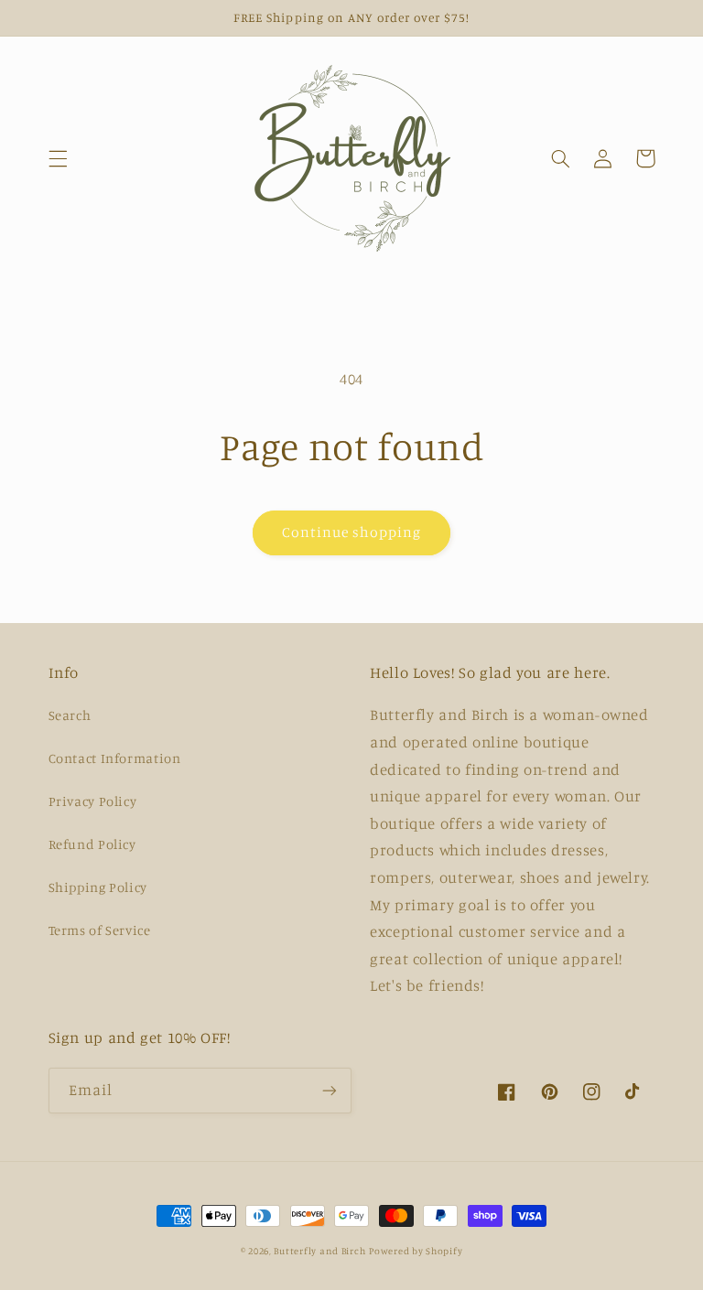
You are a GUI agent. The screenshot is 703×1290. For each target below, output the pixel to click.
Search (70, 715)
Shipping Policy (98, 887)
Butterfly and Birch (319, 1250)
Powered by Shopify (415, 1250)
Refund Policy (92, 844)
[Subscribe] (329, 1090)
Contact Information (115, 758)
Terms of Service (100, 930)
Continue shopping (352, 532)
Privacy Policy (93, 801)
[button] (58, 158)
